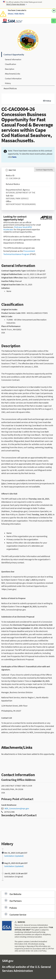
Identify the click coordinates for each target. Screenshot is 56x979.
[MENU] (53, 21)
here (14, 157)
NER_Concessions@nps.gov (17, 808)
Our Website (15, 894)
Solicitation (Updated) (14, 856)
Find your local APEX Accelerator (17, 228)
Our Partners (16, 901)
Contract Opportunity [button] (14, 54)
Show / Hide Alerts (16, 13)
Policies (13, 907)
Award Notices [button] (10, 88)
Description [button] (9, 69)
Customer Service (18, 914)
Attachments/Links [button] (12, 73)
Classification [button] (10, 64)
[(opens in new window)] (46, 219)
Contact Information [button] (13, 78)
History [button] (8, 83)
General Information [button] (13, 59)
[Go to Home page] (12, 22)
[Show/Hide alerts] (54, 11)
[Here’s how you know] (28, 4)
